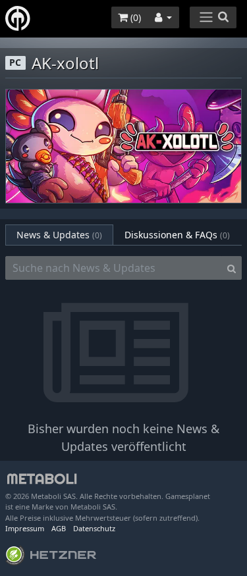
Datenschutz (94, 528)
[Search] (231, 268)
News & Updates (59, 234)
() (134, 17)
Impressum (24, 528)
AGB (58, 528)
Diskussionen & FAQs (177, 234)
